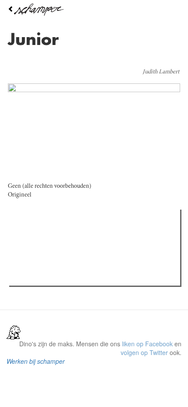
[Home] (94, 9)
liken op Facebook (147, 343)
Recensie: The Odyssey (59, 253)
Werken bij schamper (36, 361)
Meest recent (88, 235)
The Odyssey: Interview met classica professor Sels (97, 265)
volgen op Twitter (144, 352)
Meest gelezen (39, 235)
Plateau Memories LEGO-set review (75, 276)
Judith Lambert (161, 72)
